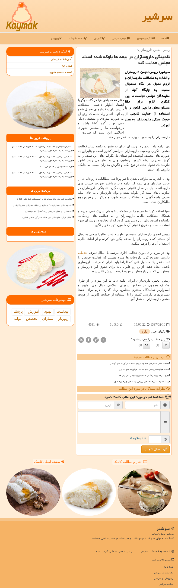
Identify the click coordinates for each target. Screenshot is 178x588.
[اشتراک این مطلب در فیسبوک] (88, 340)
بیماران (47, 318)
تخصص (31, 318)
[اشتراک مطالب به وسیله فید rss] (81, 340)
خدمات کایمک (77, 38)
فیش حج (67, 65)
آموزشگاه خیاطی (61, 59)
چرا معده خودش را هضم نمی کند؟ (56, 166)
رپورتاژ (63, 318)
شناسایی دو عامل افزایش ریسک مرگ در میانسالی (48, 211)
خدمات (82, 253)
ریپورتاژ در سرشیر (163, 578)
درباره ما (168, 566)
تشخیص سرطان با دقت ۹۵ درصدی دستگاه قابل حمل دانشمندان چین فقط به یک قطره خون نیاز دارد (42, 148)
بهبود (47, 311)
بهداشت (63, 311)
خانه (164, 38)
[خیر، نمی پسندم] (146, 345)
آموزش (98, 38)
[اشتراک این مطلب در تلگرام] (96, 340)
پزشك (18, 311)
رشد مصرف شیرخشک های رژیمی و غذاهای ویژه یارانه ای (141, 381)
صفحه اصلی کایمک (47, 462)
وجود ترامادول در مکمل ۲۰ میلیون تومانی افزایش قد (143, 375)
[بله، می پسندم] (166, 345)
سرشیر (157, 16)
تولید (17, 318)
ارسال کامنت (153, 449)
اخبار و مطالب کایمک (128, 462)
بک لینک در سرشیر (163, 572)
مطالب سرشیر (166, 584)
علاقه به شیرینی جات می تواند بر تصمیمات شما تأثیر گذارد (44, 199)
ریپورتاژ (55, 38)
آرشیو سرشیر (144, 38)
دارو (144, 331)
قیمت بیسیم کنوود (60, 72)
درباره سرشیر (119, 38)
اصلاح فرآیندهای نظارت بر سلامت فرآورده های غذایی (144, 369)
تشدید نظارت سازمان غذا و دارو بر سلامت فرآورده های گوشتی (139, 363)
